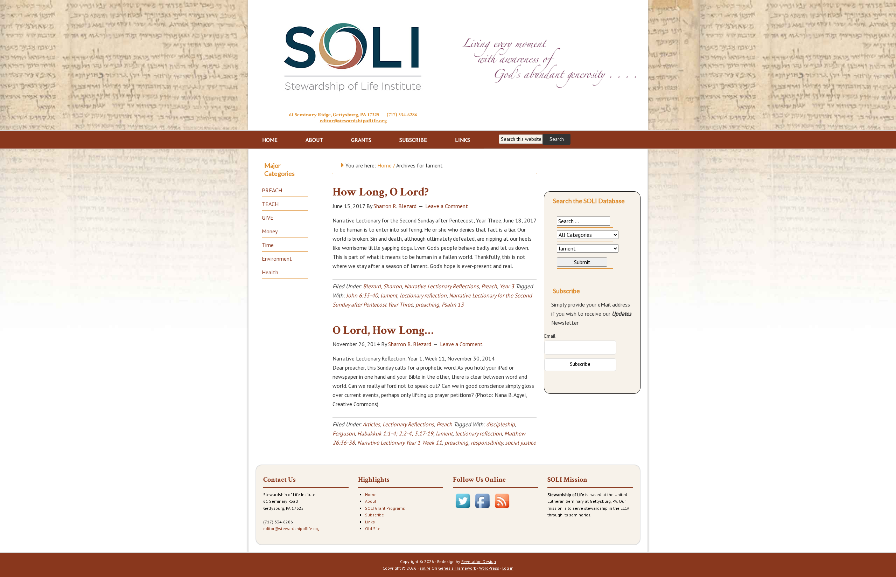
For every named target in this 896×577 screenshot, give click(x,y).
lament (388, 295)
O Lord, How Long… (383, 330)
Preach (489, 286)
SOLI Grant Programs (385, 508)
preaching (427, 304)
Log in (507, 568)
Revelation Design (478, 561)
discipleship (500, 424)
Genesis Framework (457, 568)
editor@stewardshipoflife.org (353, 120)
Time (268, 244)
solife (425, 568)
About (370, 501)
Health (270, 272)
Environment (277, 258)
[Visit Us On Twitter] (462, 508)
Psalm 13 (453, 304)
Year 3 (506, 286)
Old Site (372, 528)
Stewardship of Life (353, 55)
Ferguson (343, 433)
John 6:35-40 (362, 295)
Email (549, 336)
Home (371, 494)
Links (370, 521)
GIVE (267, 217)
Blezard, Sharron (382, 286)
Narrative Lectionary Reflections (441, 286)
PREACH (272, 190)
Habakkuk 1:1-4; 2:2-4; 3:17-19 (395, 433)
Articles (371, 424)
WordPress (489, 568)
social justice (520, 442)
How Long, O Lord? (380, 192)
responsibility (487, 442)
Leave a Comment (446, 205)
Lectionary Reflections (408, 424)
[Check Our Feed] (502, 508)
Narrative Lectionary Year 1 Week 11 (399, 442)
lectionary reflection (423, 295)
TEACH (270, 203)
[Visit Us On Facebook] (482, 508)
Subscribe (374, 514)
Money (270, 231)
